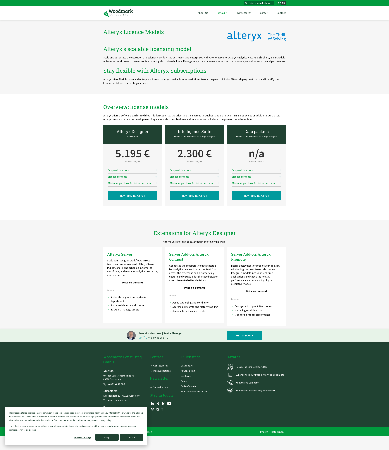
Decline (131, 437)
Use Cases (186, 375)
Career (184, 381)
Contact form (160, 365)
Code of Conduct (189, 386)
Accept (107, 437)
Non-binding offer (132, 195)
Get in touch (244, 335)
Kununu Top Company (247, 382)
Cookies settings (82, 437)
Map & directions (162, 370)
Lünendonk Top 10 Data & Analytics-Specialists (260, 374)
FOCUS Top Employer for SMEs (251, 366)
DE (279, 3)
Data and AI (187, 365)
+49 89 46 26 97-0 (158, 337)
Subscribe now (160, 387)
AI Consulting (188, 370)
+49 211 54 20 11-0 (117, 400)
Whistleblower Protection (194, 391)
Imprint (264, 431)
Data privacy (277, 431)
